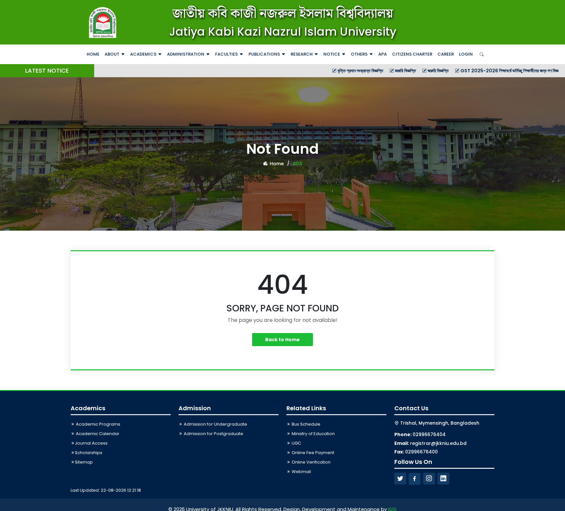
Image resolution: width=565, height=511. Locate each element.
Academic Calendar (97, 434)
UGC (296, 443)
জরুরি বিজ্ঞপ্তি (382, 70)
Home (93, 54)
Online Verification (311, 462)
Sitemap (84, 462)
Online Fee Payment (312, 452)
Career (445, 54)
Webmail (301, 471)
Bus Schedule (305, 424)
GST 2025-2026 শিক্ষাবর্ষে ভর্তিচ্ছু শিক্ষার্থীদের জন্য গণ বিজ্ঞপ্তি (488, 70)
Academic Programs (97, 424)
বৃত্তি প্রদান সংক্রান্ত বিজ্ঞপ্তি (336, 70)
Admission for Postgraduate (213, 434)
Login (466, 54)
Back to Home (282, 339)
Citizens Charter (412, 54)
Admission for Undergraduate (215, 424)
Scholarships (88, 452)
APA (382, 54)
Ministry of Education (313, 434)
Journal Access (91, 443)
